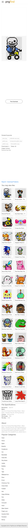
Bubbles (4, 466)
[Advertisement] (14, 22)
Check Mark (5, 486)
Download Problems (12, 182)
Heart (3, 438)
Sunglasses (5, 449)
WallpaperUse (5, 474)
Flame (3, 440)
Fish (3, 497)
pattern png (5, 144)
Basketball (4, 455)
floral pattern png (15, 144)
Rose (3, 477)
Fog (3, 469)
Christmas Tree (5, 483)
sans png (4, 138)
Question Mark (5, 514)
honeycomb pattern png (16, 141)
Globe (3, 500)
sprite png (4, 141)
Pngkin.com (5, 511)
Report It (4, 182)
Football (4, 488)
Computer (4, 502)
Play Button (4, 460)
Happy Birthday (5, 494)
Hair (3, 491)
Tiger (3, 471)
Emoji (3, 480)
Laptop (3, 463)
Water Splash (5, 508)
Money (3, 519)
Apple (3, 443)
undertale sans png (14, 138)
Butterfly (4, 446)
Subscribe (4, 457)
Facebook (4, 517)
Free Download (14, 101)
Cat (2, 452)
